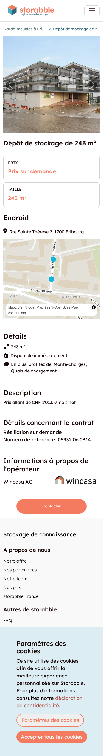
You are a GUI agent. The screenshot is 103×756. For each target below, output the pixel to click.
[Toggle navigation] (92, 10)
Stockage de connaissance (39, 534)
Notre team (15, 578)
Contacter (51, 506)
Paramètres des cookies (50, 720)
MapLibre (15, 307)
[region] (51, 279)
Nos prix (12, 587)
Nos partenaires (20, 570)
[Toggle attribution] (93, 307)
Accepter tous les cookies (52, 737)
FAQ (7, 620)
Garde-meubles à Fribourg (24, 28)
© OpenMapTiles (37, 307)
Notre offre (15, 561)
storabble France (20, 596)
